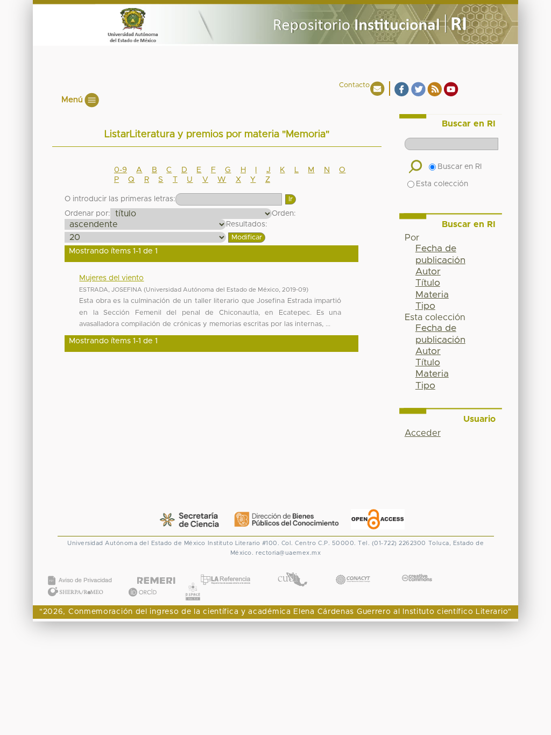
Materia (432, 295)
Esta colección (442, 184)
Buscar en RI (459, 167)
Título (427, 283)
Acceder (423, 433)
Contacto (354, 85)
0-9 (120, 170)
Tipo (425, 306)
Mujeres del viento (111, 278)
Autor (428, 272)
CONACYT (353, 569)
